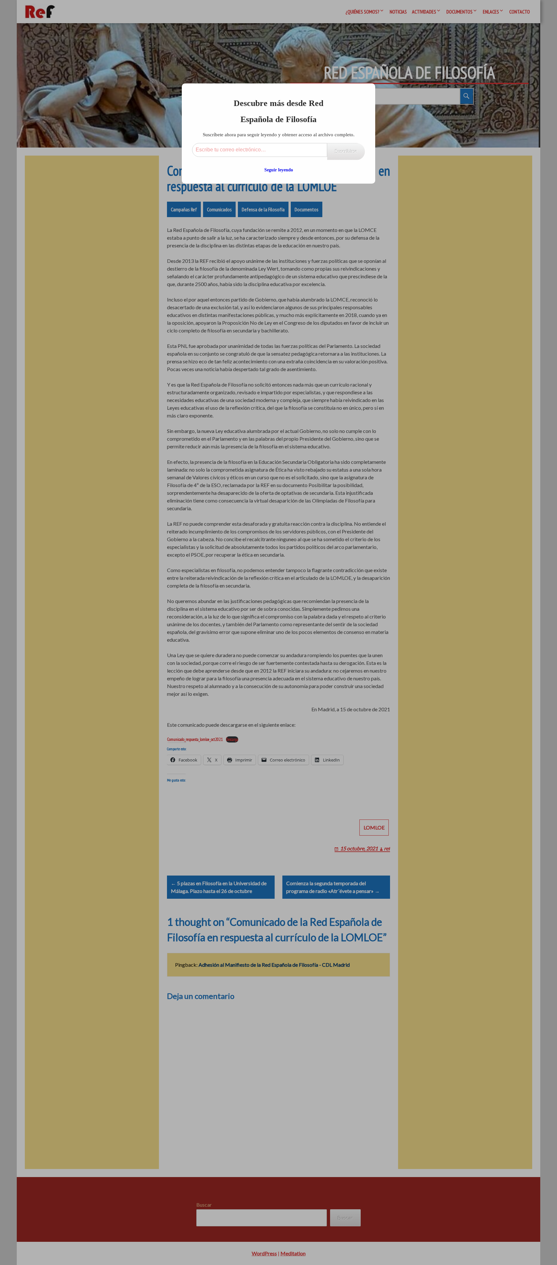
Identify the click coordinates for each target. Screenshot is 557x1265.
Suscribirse (346, 151)
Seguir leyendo (278, 170)
